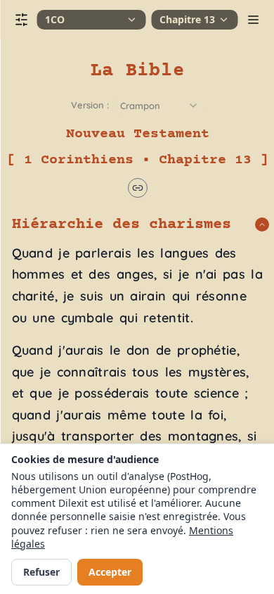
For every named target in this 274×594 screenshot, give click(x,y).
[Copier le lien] (137, 188)
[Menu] (253, 20)
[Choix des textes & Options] (21, 20)
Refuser (41, 572)
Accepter (110, 572)
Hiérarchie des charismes (120, 224)
